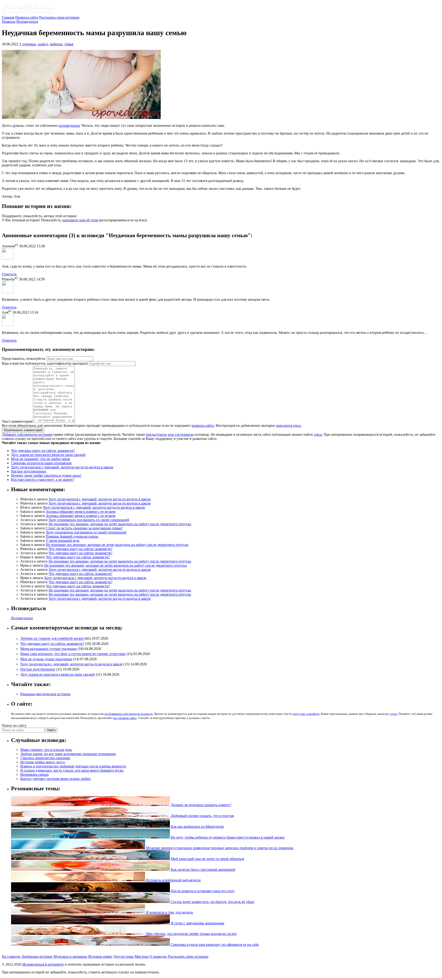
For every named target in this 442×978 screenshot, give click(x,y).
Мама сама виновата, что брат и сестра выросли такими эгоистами (72, 654)
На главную (11, 956)
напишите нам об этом (80, 220)
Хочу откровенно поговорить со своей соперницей (89, 520)
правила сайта (203, 425)
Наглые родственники (28, 471)
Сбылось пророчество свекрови (45, 758)
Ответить (9, 274)
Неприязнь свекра (34, 774)
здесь (318, 434)
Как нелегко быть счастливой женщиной (202, 869)
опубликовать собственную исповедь (128, 713)
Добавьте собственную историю (27, 434)
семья (68, 44)
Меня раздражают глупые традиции (48, 649)
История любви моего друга (42, 762)
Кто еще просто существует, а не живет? (42, 480)
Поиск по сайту (14, 725)
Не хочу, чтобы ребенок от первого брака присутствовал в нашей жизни (227, 837)
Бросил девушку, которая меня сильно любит (55, 779)
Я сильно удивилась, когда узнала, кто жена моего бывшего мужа (71, 770)
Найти (51, 730)
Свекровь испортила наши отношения (41, 463)
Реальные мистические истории (45, 694)
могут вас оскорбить (306, 713)
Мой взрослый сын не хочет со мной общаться (207, 859)
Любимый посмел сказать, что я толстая (202, 816)
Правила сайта (26, 17)
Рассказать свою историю (59, 17)
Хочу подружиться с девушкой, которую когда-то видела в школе (62, 467)
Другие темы (123, 956)
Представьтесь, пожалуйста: (24, 359)
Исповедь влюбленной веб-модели (173, 880)
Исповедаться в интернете (43, 964)
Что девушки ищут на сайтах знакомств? (43, 451)
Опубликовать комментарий (23, 430)
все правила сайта (125, 718)
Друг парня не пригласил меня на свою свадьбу (48, 455)
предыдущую (156, 434)
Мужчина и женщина (70, 956)
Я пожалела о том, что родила (169, 912)
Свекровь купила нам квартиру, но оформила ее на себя (214, 944)
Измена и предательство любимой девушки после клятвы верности (73, 766)
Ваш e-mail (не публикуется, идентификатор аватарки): (45, 363)
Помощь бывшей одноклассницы (72, 536)
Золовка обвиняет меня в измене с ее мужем (80, 512)
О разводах (158, 956)
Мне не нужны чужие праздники (46, 659)
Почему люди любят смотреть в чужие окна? (46, 475)
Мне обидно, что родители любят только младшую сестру (191, 934)
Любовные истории (36, 956)
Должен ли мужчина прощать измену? (200, 805)
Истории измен (100, 956)
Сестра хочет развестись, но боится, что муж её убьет (212, 902)
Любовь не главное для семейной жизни (52, 638)
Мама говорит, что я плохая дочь (46, 750)
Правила (8, 21)
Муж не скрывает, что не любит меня (40, 459)
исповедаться (69, 125)
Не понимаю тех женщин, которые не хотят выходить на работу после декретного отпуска (120, 524)
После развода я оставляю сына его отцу (202, 891)
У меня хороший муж (62, 540)
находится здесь (288, 425)
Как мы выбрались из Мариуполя (197, 826)
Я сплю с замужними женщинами (197, 923)
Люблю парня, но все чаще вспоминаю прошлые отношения (68, 754)
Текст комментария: (17, 421)
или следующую (181, 434)
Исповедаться (27, 21)
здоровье (29, 44)
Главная (8, 17)
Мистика (142, 956)
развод (43, 44)
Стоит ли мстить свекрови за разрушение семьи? (84, 528)
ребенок (56, 44)
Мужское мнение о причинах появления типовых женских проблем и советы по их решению (219, 848)
